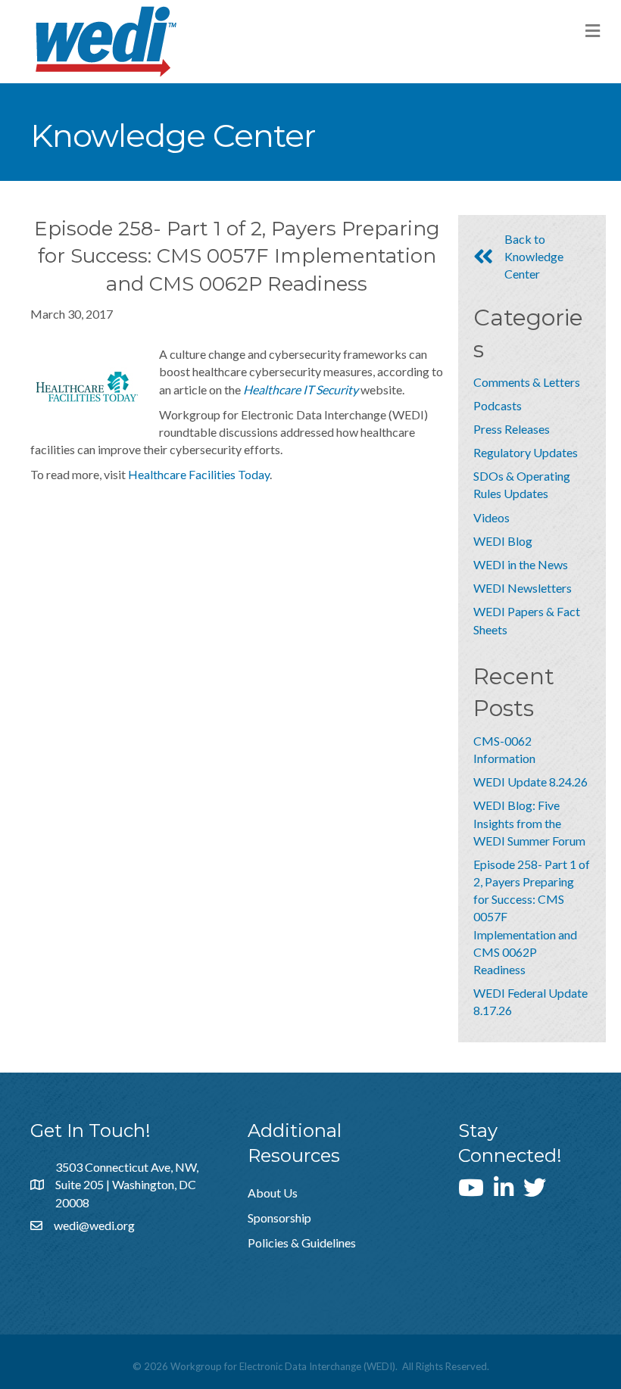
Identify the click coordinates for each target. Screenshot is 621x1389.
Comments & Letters (526, 382)
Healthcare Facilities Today (199, 474)
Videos (491, 517)
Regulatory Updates (525, 452)
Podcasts (497, 405)
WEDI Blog (502, 541)
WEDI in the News (520, 564)
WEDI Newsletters (522, 588)
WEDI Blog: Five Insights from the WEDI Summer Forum (529, 822)
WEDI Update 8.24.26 (530, 781)
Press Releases (511, 429)
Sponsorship (279, 1217)
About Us (273, 1192)
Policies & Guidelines (302, 1242)
